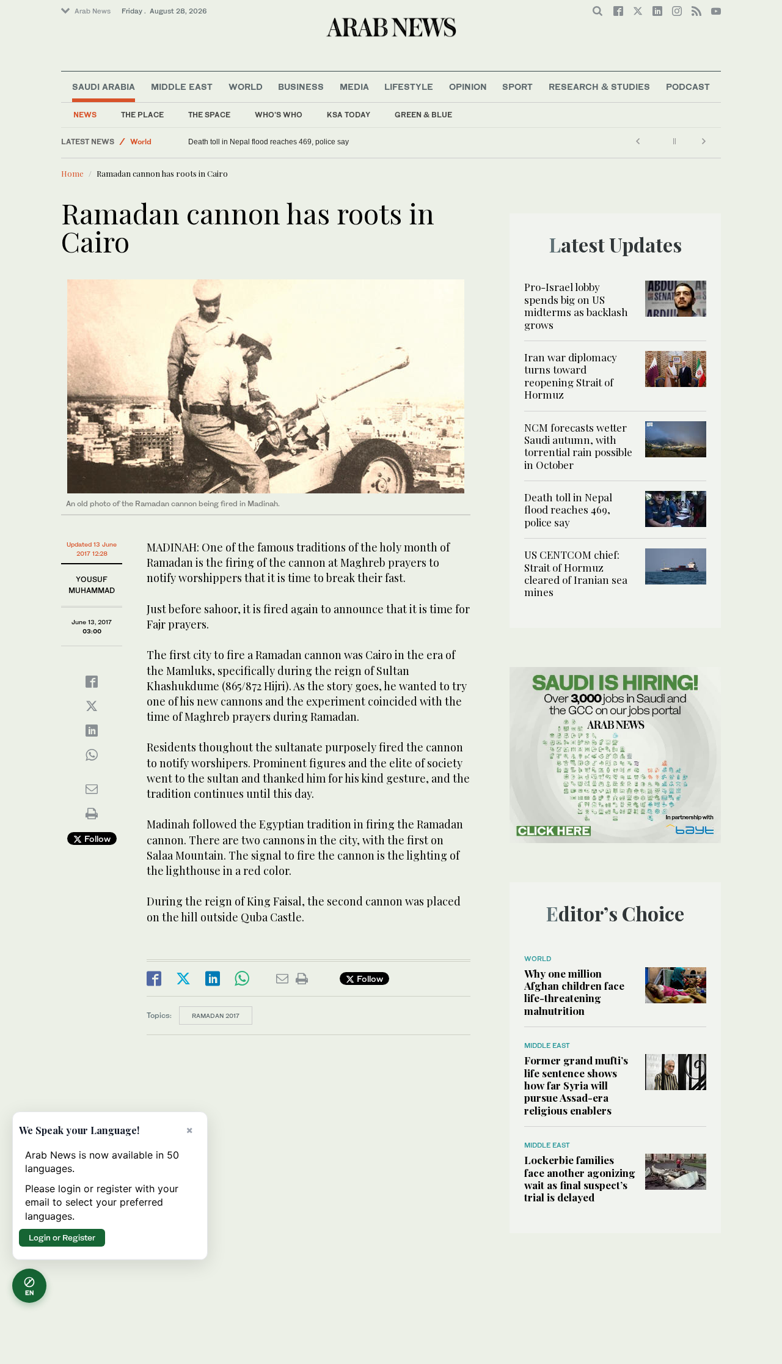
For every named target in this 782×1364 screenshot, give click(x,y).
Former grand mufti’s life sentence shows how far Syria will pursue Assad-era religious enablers (576, 1085)
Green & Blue (423, 114)
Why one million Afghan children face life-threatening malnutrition (574, 992)
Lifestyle (408, 86)
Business (301, 86)
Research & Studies (599, 86)
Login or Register (62, 1237)
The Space (209, 114)
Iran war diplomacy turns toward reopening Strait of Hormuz (570, 375)
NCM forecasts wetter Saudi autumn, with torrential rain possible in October (578, 446)
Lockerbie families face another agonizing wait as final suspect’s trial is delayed (579, 1178)
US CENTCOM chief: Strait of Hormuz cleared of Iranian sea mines (575, 573)
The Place (142, 114)
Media (354, 86)
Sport (517, 86)
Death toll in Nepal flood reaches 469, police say (268, 142)
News (85, 114)
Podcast (688, 86)
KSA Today (348, 114)
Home (72, 173)
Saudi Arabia (103, 86)
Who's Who (278, 114)
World (245, 86)
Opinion (468, 86)
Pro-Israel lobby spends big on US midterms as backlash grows (576, 305)
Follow (96, 838)
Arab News (93, 11)
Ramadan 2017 (215, 1015)
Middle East (182, 86)
